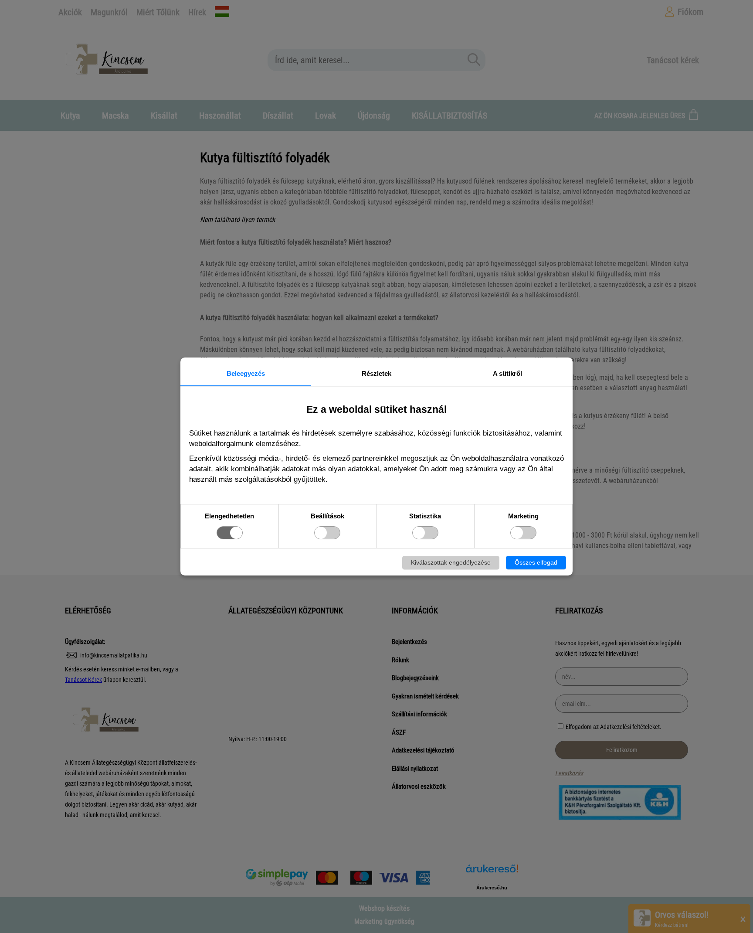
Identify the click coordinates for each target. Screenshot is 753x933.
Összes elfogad (536, 562)
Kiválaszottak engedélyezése (451, 562)
